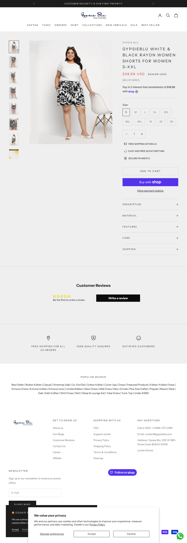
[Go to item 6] (14, 124)
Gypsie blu (131, 42)
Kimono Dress (20, 389)
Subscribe (22, 504)
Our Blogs (58, 434)
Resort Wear (167, 389)
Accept (91, 534)
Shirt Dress (66, 393)
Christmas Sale (61, 384)
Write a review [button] (118, 298)
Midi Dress (105, 389)
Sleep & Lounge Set (93, 393)
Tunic (46, 25)
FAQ (96, 428)
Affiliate (57, 458)
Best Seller (18, 384)
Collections (92, 25)
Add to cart (150, 171)
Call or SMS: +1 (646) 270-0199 (155, 428)
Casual (47, 384)
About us (58, 428)
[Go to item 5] (14, 108)
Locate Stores (145, 450)
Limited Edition (74, 389)
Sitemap (98, 458)
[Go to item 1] (14, 46)
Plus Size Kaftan (138, 389)
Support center (102, 434)
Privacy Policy (97, 524)
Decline (131, 534)
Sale (134, 25)
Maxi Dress (91, 389)
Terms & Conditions (105, 452)
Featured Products (137, 384)
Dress (121, 384)
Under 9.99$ (141, 393)
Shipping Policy (102, 446)
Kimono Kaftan (38, 389)
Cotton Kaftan (95, 384)
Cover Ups (111, 384)
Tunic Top (127, 393)
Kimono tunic (56, 389)
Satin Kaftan (52, 393)
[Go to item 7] (14, 139)
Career (57, 452)
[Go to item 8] (14, 154)
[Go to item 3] (14, 77)
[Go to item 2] (14, 62)
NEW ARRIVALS (116, 25)
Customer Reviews (64, 440)
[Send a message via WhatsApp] (180, 536)
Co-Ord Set (78, 384)
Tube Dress (113, 393)
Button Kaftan (34, 384)
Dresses (61, 25)
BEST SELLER (151, 25)
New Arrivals (120, 389)
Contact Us (59, 446)
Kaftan (33, 25)
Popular (154, 389)
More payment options (150, 190)
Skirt (75, 25)
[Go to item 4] (14, 93)
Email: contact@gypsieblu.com (154, 434)
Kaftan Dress (166, 384)
